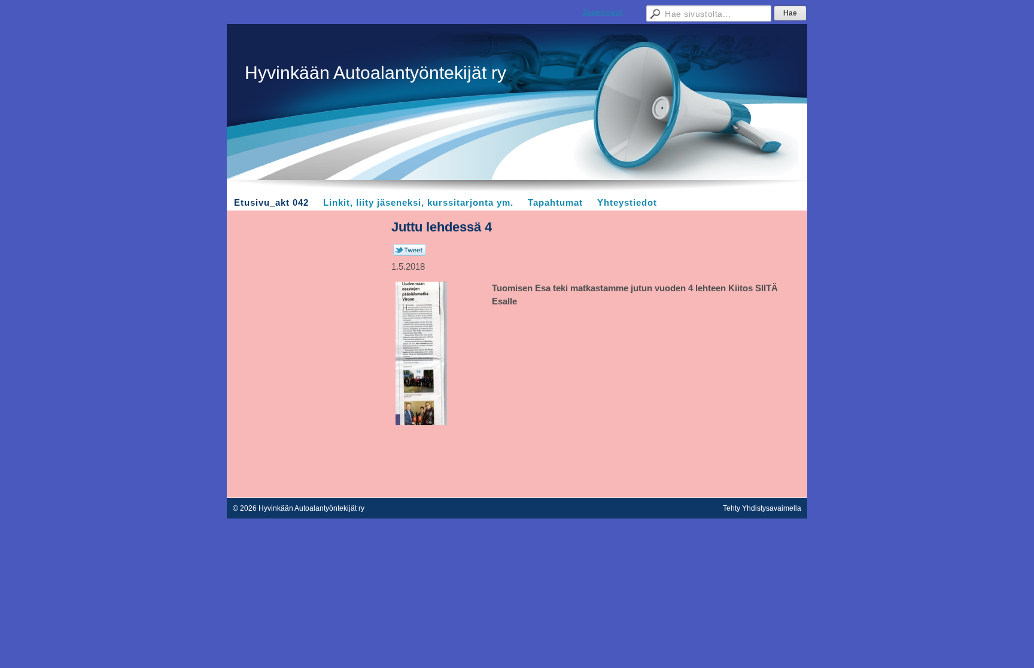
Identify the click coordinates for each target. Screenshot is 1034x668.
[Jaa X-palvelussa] (409, 253)
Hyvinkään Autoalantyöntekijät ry (375, 73)
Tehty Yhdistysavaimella (762, 508)
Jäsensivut (602, 12)
